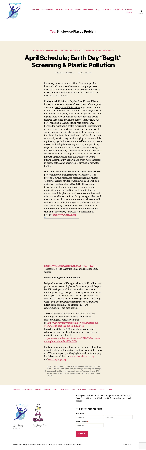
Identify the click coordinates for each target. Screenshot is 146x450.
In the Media (106, 9)
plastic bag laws (53, 371)
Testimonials (88, 9)
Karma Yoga (78, 369)
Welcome (35, 9)
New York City (76, 50)
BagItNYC (60, 366)
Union (98, 50)
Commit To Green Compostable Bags (78, 366)
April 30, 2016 (86, 73)
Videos (78, 9)
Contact (128, 9)
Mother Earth (52, 50)
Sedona (84, 373)
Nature (64, 50)
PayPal (129, 12)
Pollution (89, 50)
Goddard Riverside (66, 369)
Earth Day (55, 369)
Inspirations (118, 9)
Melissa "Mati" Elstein (67, 73)
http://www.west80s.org (64, 215)
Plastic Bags (63, 371)
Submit (81, 434)
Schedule (68, 9)
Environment (38, 50)
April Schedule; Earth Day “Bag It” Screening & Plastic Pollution (73, 61)
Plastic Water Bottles (72, 373)
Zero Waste (108, 50)
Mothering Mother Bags (92, 369)
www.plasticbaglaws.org (82, 356)
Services (59, 9)
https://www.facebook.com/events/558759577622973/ (70, 266)
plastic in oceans (75, 371)
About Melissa (47, 9)
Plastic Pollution (58, 373)
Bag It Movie (51, 366)
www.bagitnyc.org (57, 359)
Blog (97, 9)
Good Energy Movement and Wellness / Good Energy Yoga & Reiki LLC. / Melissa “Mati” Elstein (50, 444)
